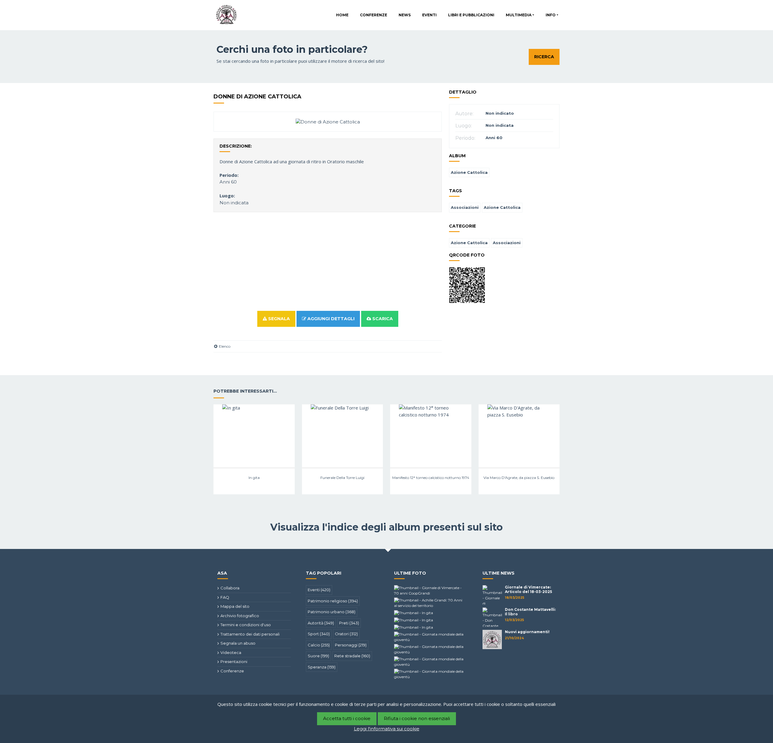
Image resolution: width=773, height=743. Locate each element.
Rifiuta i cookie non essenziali (417, 718)
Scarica (382, 318)
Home (342, 15)
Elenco (224, 346)
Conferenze (373, 15)
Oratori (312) (346, 633)
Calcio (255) (319, 645)
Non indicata (234, 203)
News (405, 15)
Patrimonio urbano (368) (331, 611)
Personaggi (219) (351, 645)
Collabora (229, 587)
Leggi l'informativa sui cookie (386, 729)
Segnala (278, 318)
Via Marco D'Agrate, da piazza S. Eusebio (518, 477)
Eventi (429, 15)
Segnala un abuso (237, 643)
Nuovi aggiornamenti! (527, 632)
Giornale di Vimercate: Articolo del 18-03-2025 (528, 589)
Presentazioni (233, 661)
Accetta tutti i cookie (346, 718)
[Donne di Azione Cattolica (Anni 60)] (328, 121)
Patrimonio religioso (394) (333, 600)
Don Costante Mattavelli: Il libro (530, 611)
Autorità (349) (321, 622)
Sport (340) (319, 633)
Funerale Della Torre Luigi (342, 477)
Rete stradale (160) (352, 655)
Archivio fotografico (239, 615)
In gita (254, 477)
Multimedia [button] (518, 15)
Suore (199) (318, 655)
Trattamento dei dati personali (250, 634)
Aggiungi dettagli (330, 318)
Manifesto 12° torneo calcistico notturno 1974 (430, 477)
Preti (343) (349, 622)
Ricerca (544, 56)
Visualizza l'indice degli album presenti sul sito (386, 527)
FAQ (224, 597)
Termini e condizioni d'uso (245, 624)
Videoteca (230, 652)
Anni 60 (228, 182)
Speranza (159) (321, 667)
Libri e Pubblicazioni (471, 15)
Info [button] (551, 15)
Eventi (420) (319, 589)
